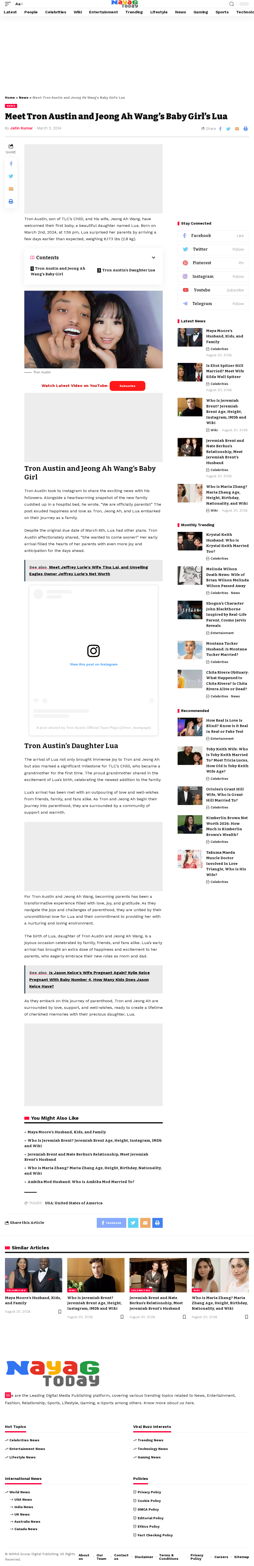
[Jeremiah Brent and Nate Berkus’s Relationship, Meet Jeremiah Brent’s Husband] (190, 447)
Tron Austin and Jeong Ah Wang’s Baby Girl (58, 271)
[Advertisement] (127, 55)
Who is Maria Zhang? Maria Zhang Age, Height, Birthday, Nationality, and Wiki (220, 1303)
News (24, 97)
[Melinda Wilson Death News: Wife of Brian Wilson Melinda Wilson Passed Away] (190, 575)
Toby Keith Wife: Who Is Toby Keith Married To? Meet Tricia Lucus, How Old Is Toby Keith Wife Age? (227, 760)
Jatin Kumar (21, 128)
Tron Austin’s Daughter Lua (128, 270)
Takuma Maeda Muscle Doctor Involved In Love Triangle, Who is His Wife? (226, 863)
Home (10, 97)
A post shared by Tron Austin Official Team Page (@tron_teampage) (93, 728)
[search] (231, 4)
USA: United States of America (73, 1203)
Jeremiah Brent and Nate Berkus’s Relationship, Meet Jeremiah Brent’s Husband (225, 451)
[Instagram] (213, 276)
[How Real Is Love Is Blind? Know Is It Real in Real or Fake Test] (190, 727)
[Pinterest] (213, 263)
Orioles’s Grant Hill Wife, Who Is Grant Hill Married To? (225, 795)
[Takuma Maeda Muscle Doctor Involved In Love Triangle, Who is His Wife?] (190, 859)
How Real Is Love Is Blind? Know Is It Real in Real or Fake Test (227, 726)
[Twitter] (213, 249)
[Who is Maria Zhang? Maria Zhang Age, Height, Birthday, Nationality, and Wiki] (190, 493)
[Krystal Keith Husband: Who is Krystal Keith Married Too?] (190, 541)
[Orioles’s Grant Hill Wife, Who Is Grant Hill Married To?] (190, 795)
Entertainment (222, 633)
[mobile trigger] (9, 3)
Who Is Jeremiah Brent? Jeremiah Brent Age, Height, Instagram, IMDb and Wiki (226, 411)
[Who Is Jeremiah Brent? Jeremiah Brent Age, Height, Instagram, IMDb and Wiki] (190, 407)
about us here (180, 1402)
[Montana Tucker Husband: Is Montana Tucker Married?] (190, 650)
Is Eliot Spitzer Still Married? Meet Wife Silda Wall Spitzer (225, 371)
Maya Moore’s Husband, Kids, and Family (67, 1132)
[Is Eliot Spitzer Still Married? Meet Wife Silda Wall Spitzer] (190, 372)
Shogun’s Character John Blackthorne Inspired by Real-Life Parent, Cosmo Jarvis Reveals (226, 614)
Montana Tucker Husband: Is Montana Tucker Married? (226, 649)
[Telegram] (213, 303)
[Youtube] (213, 290)
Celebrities (219, 349)
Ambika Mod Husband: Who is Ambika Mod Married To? (81, 1182)
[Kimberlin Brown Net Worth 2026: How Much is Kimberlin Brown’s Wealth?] (190, 824)
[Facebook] (213, 235)
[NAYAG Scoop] (124, 4)
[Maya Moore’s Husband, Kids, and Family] (190, 337)
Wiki (214, 430)
